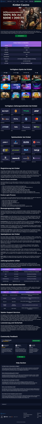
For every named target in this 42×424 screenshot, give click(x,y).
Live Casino (15, 72)
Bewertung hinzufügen (36, 340)
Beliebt (5, 72)
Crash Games (25, 72)
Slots (36, 72)
